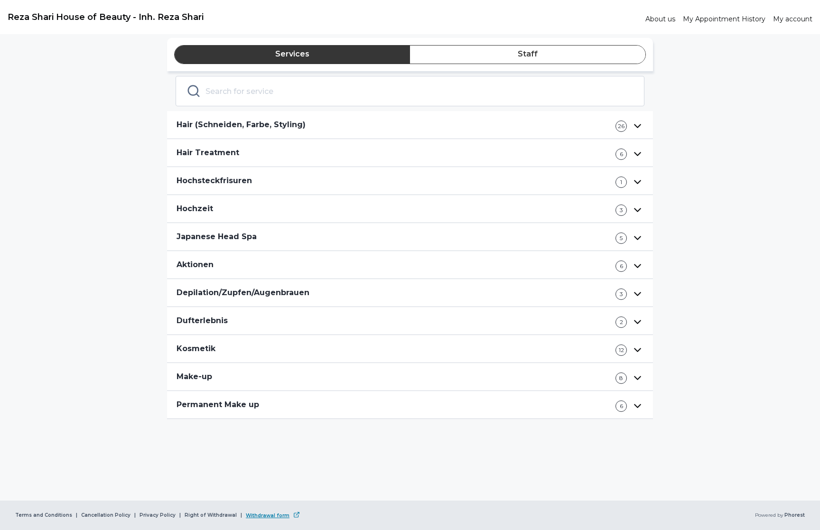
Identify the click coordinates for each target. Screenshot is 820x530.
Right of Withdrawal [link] (211, 515)
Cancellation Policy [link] (105, 515)
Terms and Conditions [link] (43, 515)
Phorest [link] (794, 515)
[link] (323, 17)
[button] (410, 125)
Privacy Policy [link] (158, 515)
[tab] (292, 55)
